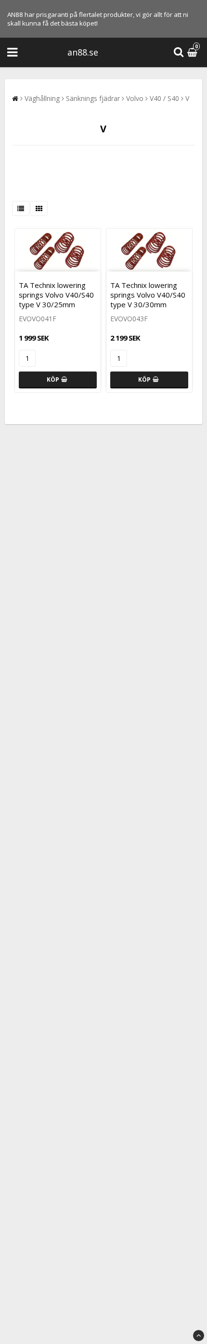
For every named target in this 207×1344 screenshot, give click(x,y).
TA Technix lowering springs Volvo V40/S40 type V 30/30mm (147, 294)
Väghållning (42, 98)
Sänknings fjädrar (93, 98)
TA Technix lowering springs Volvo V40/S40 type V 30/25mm (56, 294)
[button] (193, 52)
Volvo (134, 98)
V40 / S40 (164, 98)
